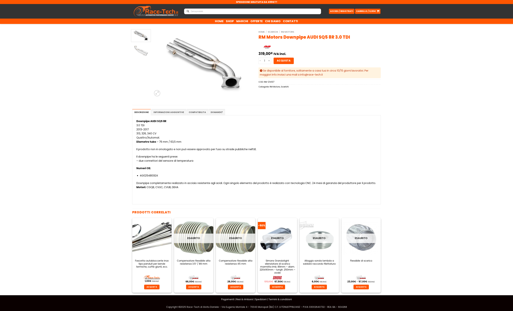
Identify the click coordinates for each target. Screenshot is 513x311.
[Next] (249, 63)
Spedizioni (261, 299)
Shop (230, 21)
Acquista (284, 60)
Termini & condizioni (280, 299)
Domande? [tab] (217, 112)
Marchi (242, 21)
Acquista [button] (152, 287)
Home (219, 21)
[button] (367, 11)
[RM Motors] (267, 47)
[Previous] (158, 63)
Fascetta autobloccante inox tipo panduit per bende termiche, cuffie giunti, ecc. (152, 263)
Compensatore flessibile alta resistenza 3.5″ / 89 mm (193, 262)
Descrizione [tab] (141, 112)
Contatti (290, 21)
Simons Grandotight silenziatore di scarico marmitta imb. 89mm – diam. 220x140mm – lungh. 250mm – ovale (277, 266)
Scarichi (273, 31)
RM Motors (287, 31)
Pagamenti (227, 299)
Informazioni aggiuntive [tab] (168, 112)
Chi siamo (273, 21)
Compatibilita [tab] (197, 112)
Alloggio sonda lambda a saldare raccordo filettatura (319, 262)
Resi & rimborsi (244, 299)
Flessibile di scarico (361, 260)
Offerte (256, 21)
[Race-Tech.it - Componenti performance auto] (156, 11)
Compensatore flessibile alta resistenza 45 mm (235, 262)
